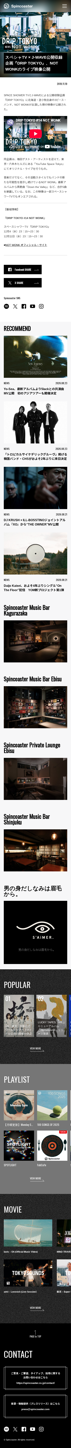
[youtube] (33, 308)
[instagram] (41, 308)
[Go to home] (18, 5)
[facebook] (24, 308)
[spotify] (6, 308)
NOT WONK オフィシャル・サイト (26, 245)
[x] (15, 308)
